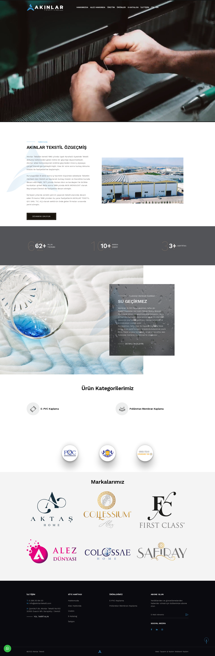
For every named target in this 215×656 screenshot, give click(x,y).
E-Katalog (133, 7)
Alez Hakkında (74, 606)
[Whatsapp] (7, 648)
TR (152, 7)
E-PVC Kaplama (116, 601)
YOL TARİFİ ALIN (41, 616)
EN (157, 7)
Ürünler (121, 7)
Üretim (111, 7)
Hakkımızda (82, 7)
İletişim (71, 621)
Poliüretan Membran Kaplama (123, 606)
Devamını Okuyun (41, 216)
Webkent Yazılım (181, 652)
